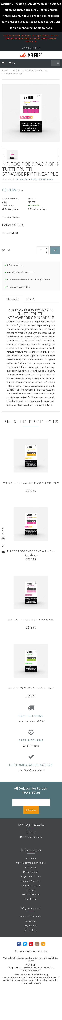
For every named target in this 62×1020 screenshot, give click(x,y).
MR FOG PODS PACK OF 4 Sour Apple (31, 687)
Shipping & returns (31, 881)
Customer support (31, 885)
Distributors (31, 899)
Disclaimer (31, 867)
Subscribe (31, 810)
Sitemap (31, 890)
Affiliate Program (31, 895)
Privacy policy (31, 872)
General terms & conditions (31, 863)
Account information (31, 916)
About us (31, 858)
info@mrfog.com (32, 837)
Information (12, 299)
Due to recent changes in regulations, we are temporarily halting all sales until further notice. (31, 38)
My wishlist (31, 925)
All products (31, 930)
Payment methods (31, 876)
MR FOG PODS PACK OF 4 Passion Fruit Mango (31, 482)
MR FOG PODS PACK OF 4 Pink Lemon (31, 619)
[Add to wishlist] (3, 250)
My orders (31, 921)
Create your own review (42, 179)
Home (5, 70)
